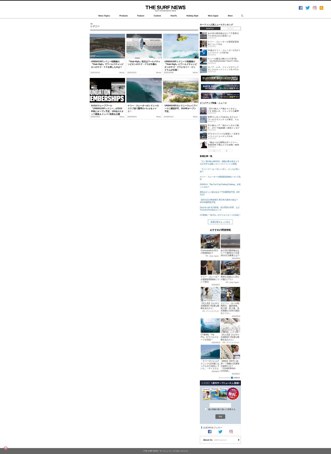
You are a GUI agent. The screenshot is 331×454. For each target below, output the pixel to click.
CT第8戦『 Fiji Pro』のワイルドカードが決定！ (220, 215)
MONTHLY (210, 28)
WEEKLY (230, 28)
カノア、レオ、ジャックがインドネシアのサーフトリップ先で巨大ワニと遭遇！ (223, 69)
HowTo (174, 16)
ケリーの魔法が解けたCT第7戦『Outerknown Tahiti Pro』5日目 (224, 61)
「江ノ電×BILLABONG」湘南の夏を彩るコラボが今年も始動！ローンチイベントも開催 (219, 162)
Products (123, 16)
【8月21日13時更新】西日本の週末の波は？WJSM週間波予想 (219, 201)
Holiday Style (192, 16)
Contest (157, 16)
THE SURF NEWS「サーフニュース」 (158, 451)
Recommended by (225, 377)
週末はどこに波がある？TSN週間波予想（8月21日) (220, 193)
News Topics (104, 16)
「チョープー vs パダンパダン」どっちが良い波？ (220, 170)
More (230, 16)
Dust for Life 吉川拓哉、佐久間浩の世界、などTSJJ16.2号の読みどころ (220, 208)
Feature (140, 16)
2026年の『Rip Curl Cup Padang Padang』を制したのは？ (220, 185)
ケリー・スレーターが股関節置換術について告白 (220, 178)
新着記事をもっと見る (220, 222)
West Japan (213, 16)
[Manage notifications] (6, 448)
